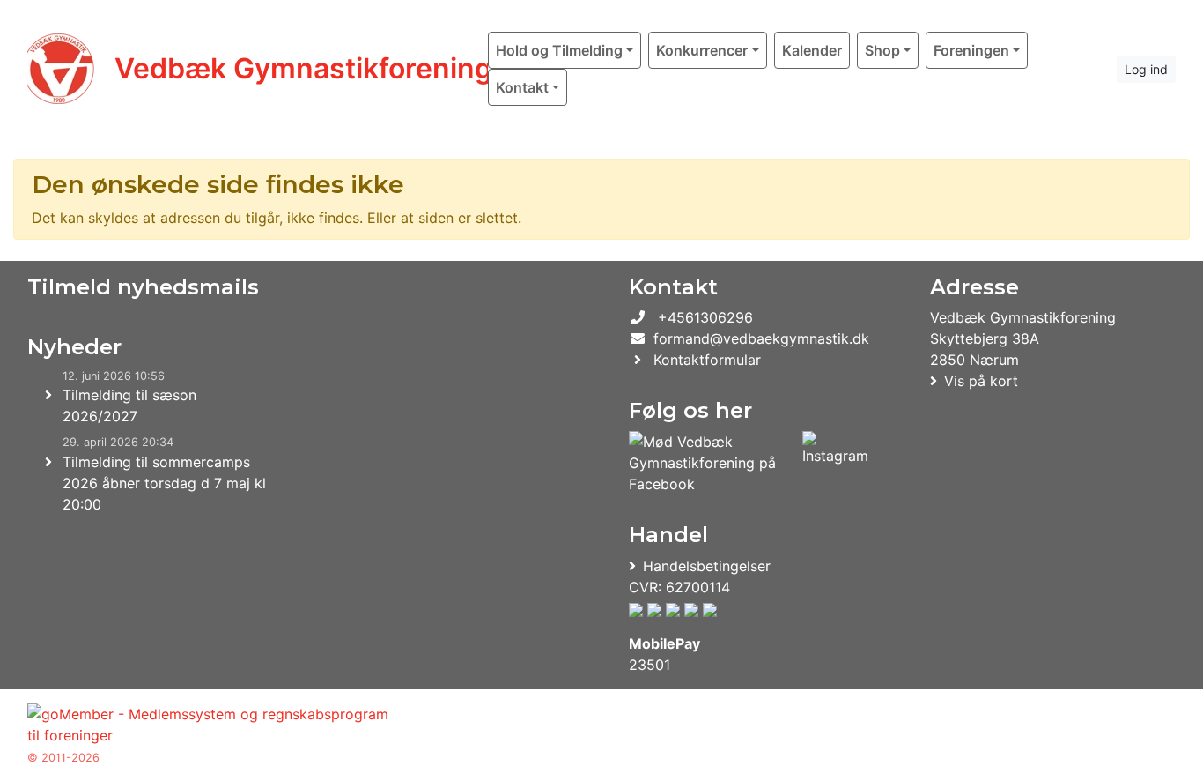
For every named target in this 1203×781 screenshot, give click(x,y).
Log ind (1146, 69)
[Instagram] (835, 463)
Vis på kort (981, 381)
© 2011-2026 (63, 757)
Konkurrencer (702, 50)
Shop (882, 50)
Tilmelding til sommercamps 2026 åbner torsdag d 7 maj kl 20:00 (164, 483)
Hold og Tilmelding (559, 50)
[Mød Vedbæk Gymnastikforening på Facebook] (712, 463)
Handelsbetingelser (707, 566)
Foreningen (971, 50)
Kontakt (522, 87)
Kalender (812, 50)
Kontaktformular (707, 359)
